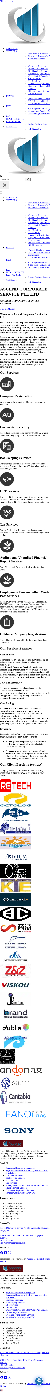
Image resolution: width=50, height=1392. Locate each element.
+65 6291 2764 (6, 1240)
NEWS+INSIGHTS (15, 119)
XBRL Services (35, 93)
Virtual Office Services (38, 68)
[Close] (4, 185)
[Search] (1, 176)
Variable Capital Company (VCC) (20, 1193)
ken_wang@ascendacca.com (12, 1243)
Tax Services (34, 81)
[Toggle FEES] (48, 260)
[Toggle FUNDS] (48, 247)
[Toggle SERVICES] (48, 200)
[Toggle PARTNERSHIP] (48, 275)
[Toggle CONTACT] (48, 280)
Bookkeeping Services (38, 71)
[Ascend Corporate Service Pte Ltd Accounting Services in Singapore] (25, 23)
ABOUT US (12, 48)
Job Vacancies (34, 129)
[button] (25, 1391)
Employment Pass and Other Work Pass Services (27, 1185)
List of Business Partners (39, 124)
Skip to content (6, 1)
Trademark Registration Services (20, 1190)
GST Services (34, 78)
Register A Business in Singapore (20, 1168)
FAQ (8, 116)
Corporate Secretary (37, 66)
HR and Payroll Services (39, 91)
